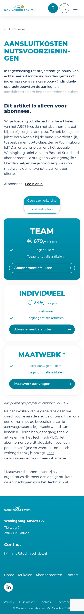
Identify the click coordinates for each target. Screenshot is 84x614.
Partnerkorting (42, 209)
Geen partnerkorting (42, 200)
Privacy (9, 602)
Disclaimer (27, 602)
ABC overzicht (18, 29)
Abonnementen (49, 575)
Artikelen (25, 575)
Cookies (45, 602)
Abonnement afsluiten (33, 329)
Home (9, 575)
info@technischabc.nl (29, 553)
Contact (72, 575)
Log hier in (34, 184)
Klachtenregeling (68, 602)
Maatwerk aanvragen (32, 384)
